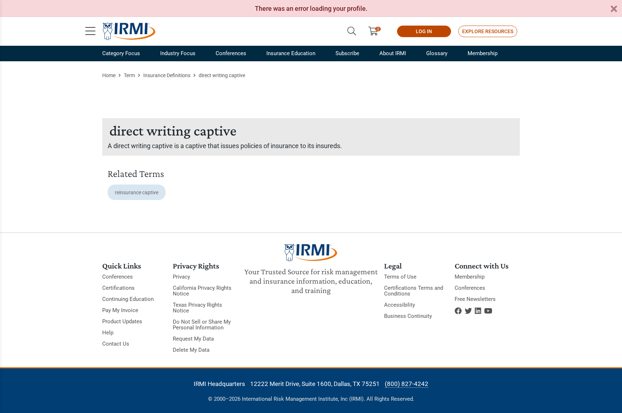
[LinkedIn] (478, 311)
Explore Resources (487, 31)
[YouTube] (488, 311)
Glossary (436, 53)
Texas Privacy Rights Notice (197, 308)
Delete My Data (191, 350)
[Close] (613, 9)
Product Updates (122, 321)
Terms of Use (400, 277)
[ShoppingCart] (376, 31)
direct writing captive (222, 75)
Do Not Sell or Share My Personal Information (202, 325)
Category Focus (121, 53)
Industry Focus (177, 53)
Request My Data (193, 339)
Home (109, 75)
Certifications (118, 288)
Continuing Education (128, 299)
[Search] (351, 31)
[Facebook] (458, 311)
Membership (482, 53)
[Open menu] (90, 31)
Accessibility (399, 305)
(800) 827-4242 (406, 383)
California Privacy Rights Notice (202, 291)
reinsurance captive (136, 192)
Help (107, 332)
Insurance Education (290, 53)
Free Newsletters (475, 299)
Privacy (181, 277)
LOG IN (424, 31)
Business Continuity (408, 316)
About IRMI (392, 53)
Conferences (231, 53)
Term (129, 75)
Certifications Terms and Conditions (413, 291)
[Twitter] (468, 311)
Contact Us (115, 344)
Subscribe (347, 53)
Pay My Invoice (120, 310)
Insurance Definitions (166, 75)
